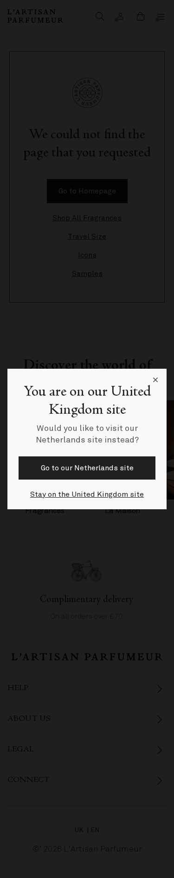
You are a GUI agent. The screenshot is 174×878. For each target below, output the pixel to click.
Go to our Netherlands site (87, 468)
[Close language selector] (155, 379)
